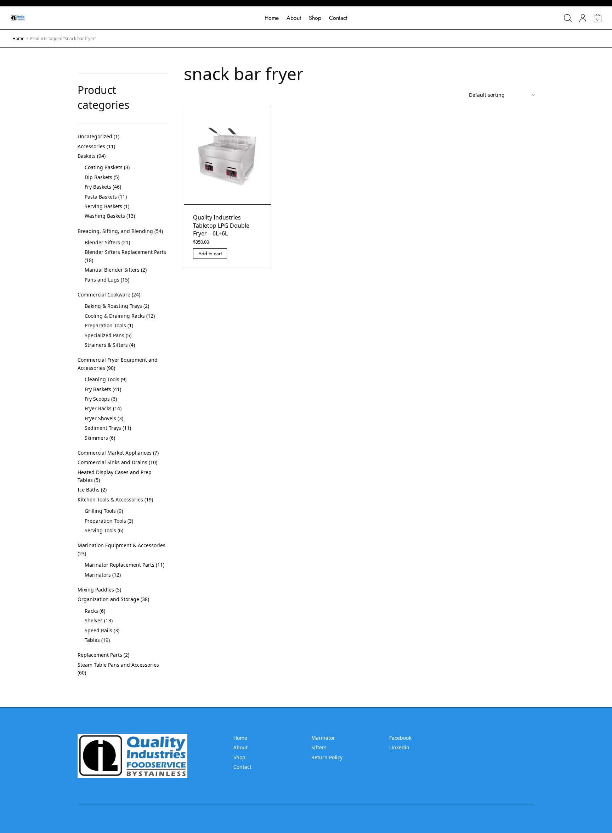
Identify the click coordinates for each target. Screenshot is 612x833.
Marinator (323, 737)
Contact (338, 18)
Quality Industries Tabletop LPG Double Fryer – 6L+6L (221, 225)
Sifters (319, 747)
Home (272, 18)
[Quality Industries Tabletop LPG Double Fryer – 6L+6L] (228, 155)
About (294, 18)
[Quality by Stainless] (18, 18)
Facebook (400, 737)
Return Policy (326, 757)
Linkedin (399, 747)
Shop (315, 18)
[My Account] (582, 18)
